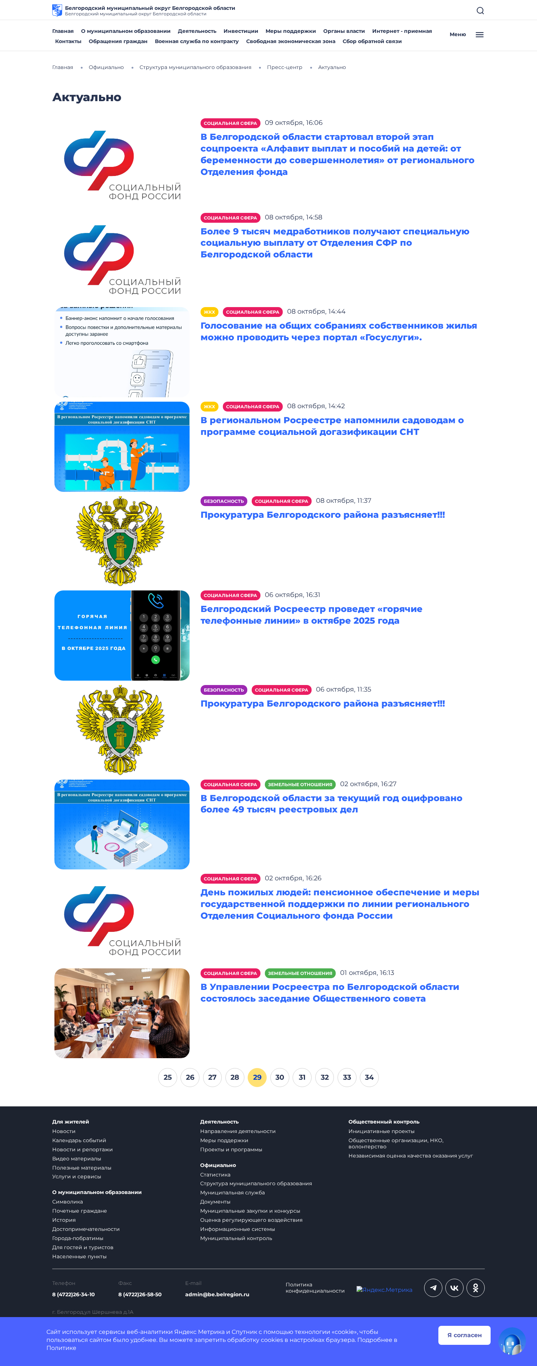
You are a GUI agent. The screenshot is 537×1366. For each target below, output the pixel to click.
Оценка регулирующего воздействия (251, 1220)
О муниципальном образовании (126, 31)
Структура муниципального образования (256, 1183)
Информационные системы (237, 1229)
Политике (61, 1347)
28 (235, 1077)
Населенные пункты (79, 1256)
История (64, 1220)
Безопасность (224, 501)
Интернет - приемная (402, 31)
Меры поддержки (291, 31)
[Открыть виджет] (512, 1341)
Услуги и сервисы (76, 1176)
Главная (63, 31)
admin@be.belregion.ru (217, 1295)
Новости (64, 1131)
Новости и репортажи (82, 1149)
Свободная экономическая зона (290, 41)
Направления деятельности (238, 1131)
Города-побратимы (77, 1238)
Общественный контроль (384, 1122)
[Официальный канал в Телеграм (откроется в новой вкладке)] (433, 1288)
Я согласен (465, 1335)
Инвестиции (241, 31)
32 (325, 1077)
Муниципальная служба (232, 1192)
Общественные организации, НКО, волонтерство (396, 1143)
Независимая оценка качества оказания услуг (411, 1155)
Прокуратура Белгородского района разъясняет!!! (323, 514)
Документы (215, 1201)
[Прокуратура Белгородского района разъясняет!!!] (122, 540)
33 (347, 1077)
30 (279, 1077)
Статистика (215, 1174)
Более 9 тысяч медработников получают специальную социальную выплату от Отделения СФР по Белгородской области (335, 243)
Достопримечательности (86, 1229)
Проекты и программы (231, 1149)
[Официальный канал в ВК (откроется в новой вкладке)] (454, 1288)
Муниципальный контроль (236, 1238)
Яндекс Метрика (199, 1331)
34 (369, 1077)
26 (190, 1077)
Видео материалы (76, 1158)
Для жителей (70, 1122)
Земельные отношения (300, 784)
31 (302, 1077)
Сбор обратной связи (372, 41)
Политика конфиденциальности (315, 1288)
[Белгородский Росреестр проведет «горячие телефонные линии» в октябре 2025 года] (122, 635)
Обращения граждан (118, 41)
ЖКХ (209, 312)
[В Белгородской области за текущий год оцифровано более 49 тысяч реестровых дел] (122, 823)
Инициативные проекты (382, 1131)
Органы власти (344, 31)
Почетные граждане (79, 1211)
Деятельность (197, 31)
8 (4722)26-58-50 (140, 1295)
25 (168, 1077)
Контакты (68, 41)
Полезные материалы (81, 1167)
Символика (67, 1201)
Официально (218, 1165)
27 (212, 1077)
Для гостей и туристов (83, 1247)
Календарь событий (79, 1140)
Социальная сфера (230, 123)
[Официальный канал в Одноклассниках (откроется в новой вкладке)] (475, 1288)
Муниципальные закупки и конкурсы (250, 1211)
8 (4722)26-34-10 (73, 1295)
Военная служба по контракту (197, 41)
